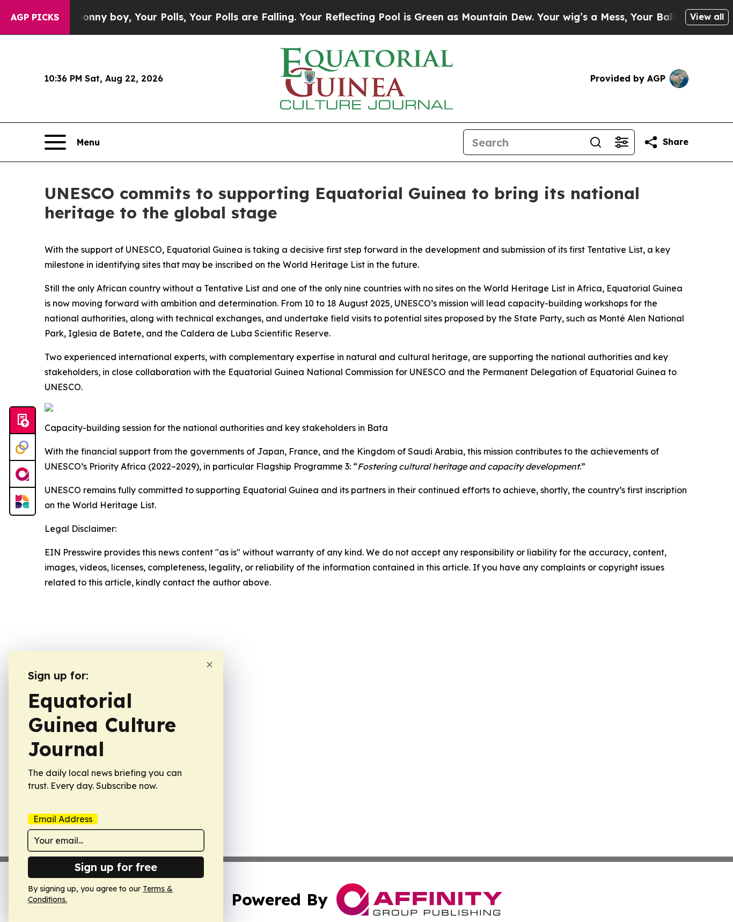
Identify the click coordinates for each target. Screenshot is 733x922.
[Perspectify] (22, 447)
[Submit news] (22, 420)
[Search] (596, 142)
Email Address (62, 819)
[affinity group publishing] (22, 474)
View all (707, 16)
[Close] (209, 665)
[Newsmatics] (22, 501)
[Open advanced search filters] (621, 142)
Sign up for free (116, 867)
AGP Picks (35, 17)
